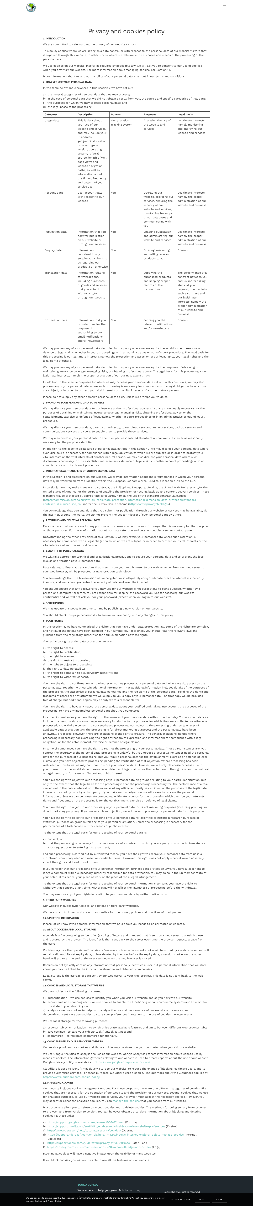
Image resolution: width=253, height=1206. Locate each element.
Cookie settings (180, 1199)
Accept (220, 1199)
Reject (202, 1199)
